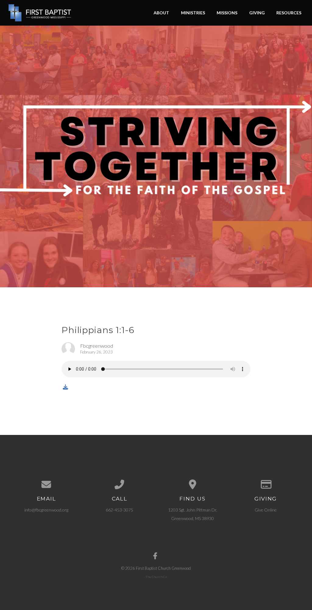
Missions (227, 12)
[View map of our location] (192, 485)
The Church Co (156, 577)
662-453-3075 (119, 509)
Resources (288, 12)
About (161, 12)
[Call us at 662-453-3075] (119, 485)
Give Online (266, 509)
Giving (257, 12)
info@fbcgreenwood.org (46, 509)
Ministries (193, 12)
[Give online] (265, 485)
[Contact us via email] (46, 485)
